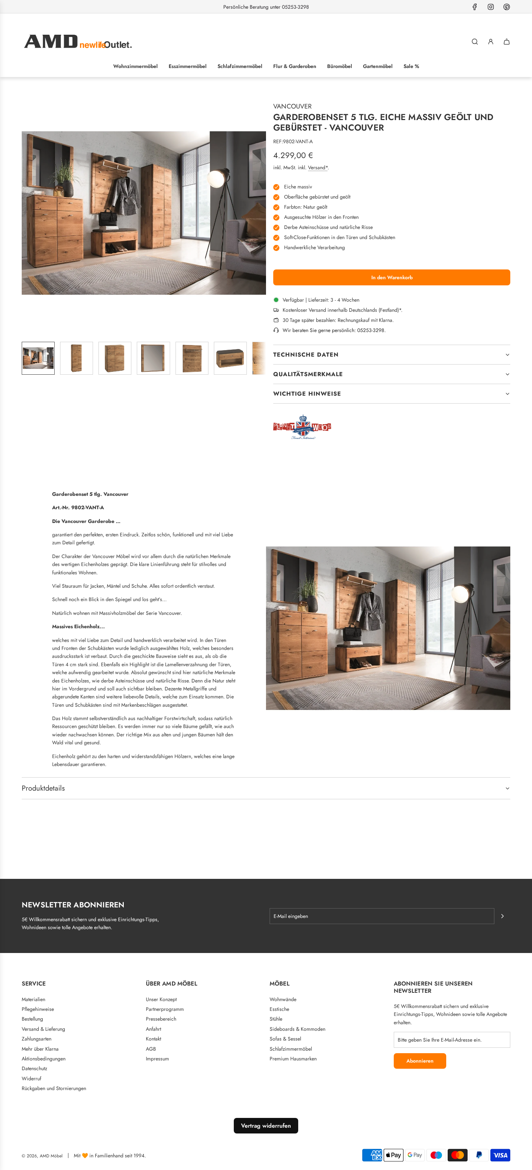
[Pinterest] (507, 6)
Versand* (318, 167)
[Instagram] (491, 6)
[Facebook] (475, 6)
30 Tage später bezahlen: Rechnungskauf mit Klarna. (338, 320)
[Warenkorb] (507, 42)
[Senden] (502, 916)
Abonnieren (420, 1060)
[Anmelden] (491, 42)
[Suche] (475, 42)
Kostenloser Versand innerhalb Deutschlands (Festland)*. (342, 310)
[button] (27, 214)
